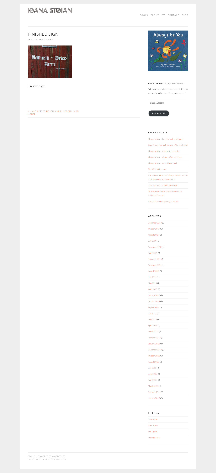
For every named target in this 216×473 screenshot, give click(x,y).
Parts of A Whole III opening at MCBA (163, 201)
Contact (173, 15)
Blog (185, 15)
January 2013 (154, 344)
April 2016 (152, 253)
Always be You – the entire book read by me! (166, 139)
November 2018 (154, 247)
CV (163, 15)
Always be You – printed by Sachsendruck (165, 157)
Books (144, 15)
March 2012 (153, 386)
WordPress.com (57, 459)
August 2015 (153, 271)
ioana (49, 39)
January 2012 (154, 398)
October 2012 (154, 356)
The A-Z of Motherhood (157, 169)
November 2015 (154, 265)
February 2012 (154, 392)
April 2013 (152, 325)
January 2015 (154, 295)
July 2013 (152, 313)
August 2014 (153, 307)
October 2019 (154, 229)
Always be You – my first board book (162, 163)
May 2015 (152, 283)
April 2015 (152, 289)
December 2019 (155, 223)
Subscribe (159, 113)
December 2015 (155, 259)
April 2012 (152, 380)
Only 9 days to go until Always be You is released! (168, 145)
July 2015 (152, 277)
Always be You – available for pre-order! (164, 151)
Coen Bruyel (153, 425)
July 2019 (152, 241)
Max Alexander (154, 437)
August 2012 (153, 362)
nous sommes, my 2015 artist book (162, 185)
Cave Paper (153, 419)
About (155, 15)
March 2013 (153, 331)
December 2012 (155, 350)
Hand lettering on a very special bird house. (53, 112)
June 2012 (152, 374)
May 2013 (152, 319)
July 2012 (152, 368)
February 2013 (154, 338)
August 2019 (153, 235)
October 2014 (154, 301)
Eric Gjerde (152, 431)
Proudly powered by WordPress (46, 456)
